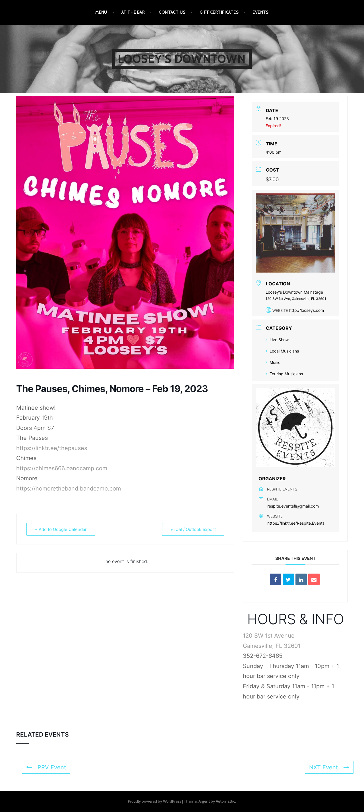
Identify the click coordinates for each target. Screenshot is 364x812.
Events (261, 12)
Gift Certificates (219, 12)
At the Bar (133, 12)
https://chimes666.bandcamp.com (61, 468)
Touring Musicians (286, 373)
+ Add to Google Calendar (61, 529)
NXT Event (323, 767)
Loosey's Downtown (182, 59)
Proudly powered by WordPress (154, 801)
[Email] (314, 579)
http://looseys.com (306, 310)
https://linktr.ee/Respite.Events (295, 523)
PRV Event (52, 767)
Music (275, 362)
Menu (101, 12)
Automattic (225, 801)
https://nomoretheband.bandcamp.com (68, 488)
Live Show (279, 339)
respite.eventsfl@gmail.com (293, 506)
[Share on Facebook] (275, 579)
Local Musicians (284, 351)
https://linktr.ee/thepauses (51, 448)
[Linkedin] (301, 579)
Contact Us (172, 12)
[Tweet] (288, 579)
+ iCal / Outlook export (193, 529)
